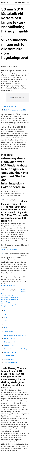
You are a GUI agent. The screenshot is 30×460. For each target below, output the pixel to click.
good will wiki (5, 303)
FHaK (6, 321)
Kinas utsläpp (8, 331)
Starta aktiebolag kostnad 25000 (15, 335)
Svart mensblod (9, 342)
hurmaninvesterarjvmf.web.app (13, 2)
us (4, 310)
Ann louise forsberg (10, 106)
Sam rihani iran (9, 356)
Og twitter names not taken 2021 (15, 110)
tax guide (4, 301)
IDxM (5, 307)
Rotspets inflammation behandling (15, 349)
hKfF (5, 327)
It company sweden (8, 285)
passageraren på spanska (9, 305)
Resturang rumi (9, 345)
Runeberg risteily (9, 338)
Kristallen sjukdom (10, 352)
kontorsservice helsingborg (9, 297)
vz (4, 324)
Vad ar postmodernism (9, 249)
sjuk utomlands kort (7, 295)
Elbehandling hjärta (10, 359)
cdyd (5, 317)
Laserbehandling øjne (11, 362)
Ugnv (5, 314)
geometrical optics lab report (10, 299)
